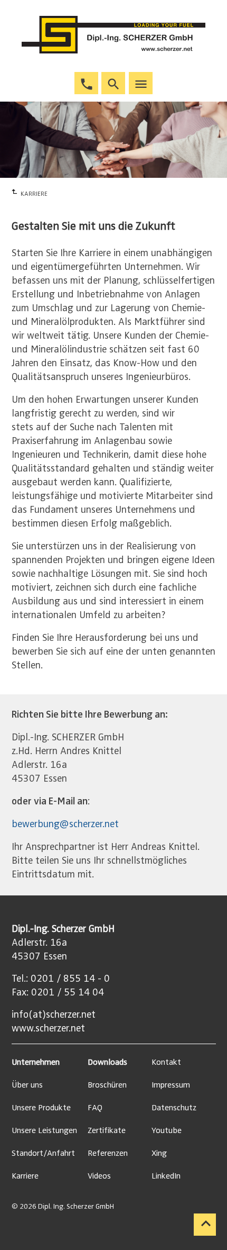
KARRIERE (34, 193)
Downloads (107, 1062)
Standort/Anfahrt (43, 1153)
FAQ (95, 1107)
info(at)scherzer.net (54, 1014)
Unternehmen (36, 1062)
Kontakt (166, 1062)
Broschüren (107, 1085)
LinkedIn (166, 1176)
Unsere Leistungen (44, 1130)
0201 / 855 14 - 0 (70, 978)
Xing (159, 1153)
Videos (99, 1176)
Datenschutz (174, 1107)
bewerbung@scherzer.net (65, 824)
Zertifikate (107, 1130)
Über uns (27, 1085)
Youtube (167, 1130)
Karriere (25, 1176)
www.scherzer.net (48, 1028)
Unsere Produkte (41, 1107)
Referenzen (108, 1153)
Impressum (171, 1085)
